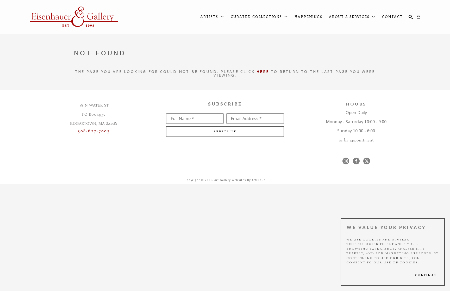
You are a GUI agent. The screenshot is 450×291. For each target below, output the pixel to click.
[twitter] (366, 161)
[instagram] (345, 161)
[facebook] (356, 161)
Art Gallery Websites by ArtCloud (240, 180)
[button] (212, 17)
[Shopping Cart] (418, 17)
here (263, 71)
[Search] (411, 17)
